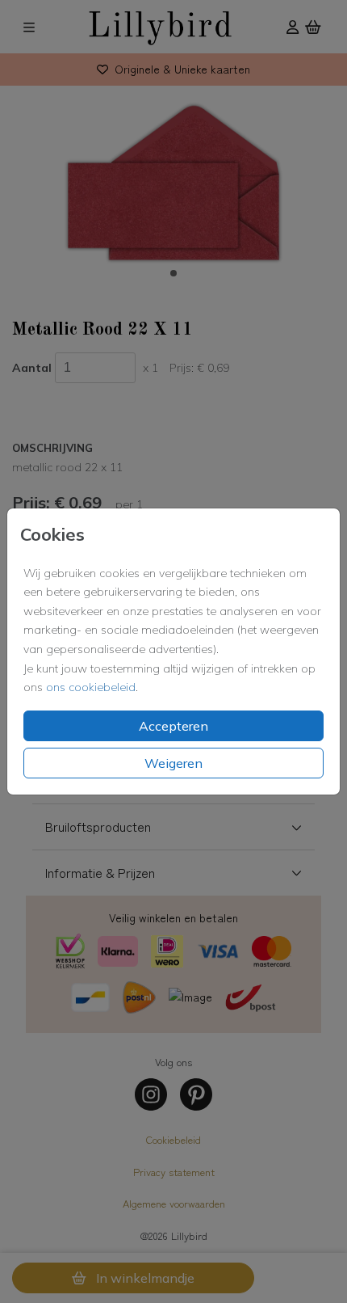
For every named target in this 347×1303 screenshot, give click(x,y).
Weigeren (173, 763)
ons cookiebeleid (91, 687)
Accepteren (173, 726)
